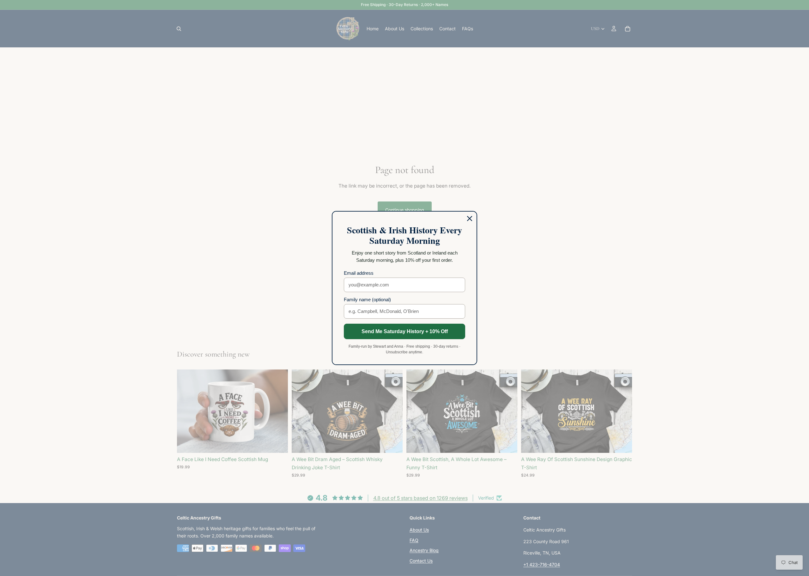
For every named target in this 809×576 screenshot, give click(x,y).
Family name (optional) (367, 299)
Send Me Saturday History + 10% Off (405, 331)
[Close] (469, 218)
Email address (359, 273)
